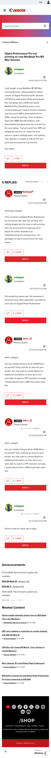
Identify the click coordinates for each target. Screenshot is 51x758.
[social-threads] (37, 707)
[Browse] (6, 10)
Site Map (34, 726)
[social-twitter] (31, 707)
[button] (8, 158)
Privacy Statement (20, 726)
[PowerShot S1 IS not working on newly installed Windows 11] (42, 181)
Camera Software (10, 42)
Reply (25, 165)
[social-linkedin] (23, 712)
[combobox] (25, 26)
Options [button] (47, 42)
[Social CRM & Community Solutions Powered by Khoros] (40, 752)
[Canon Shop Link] (25, 720)
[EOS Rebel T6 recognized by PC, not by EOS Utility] (46, 181)
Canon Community (17, 10)
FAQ (40, 2)
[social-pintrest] (43, 707)
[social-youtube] (8, 707)
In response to (31, 428)
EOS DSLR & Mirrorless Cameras (15, 622)
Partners (41, 726)
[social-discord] (28, 712)
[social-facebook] (26, 707)
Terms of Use (9, 726)
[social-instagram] (14, 707)
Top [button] (5, 751)
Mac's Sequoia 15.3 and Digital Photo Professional (23, 663)
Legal (28, 726)
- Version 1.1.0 (15, 581)
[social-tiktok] (20, 707)
